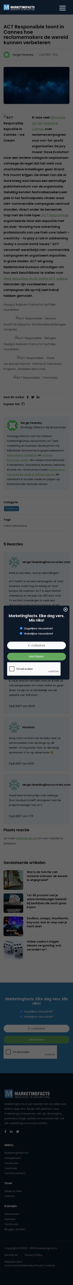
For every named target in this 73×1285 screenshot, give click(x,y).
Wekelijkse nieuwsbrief (38, 633)
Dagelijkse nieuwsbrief (38, 628)
